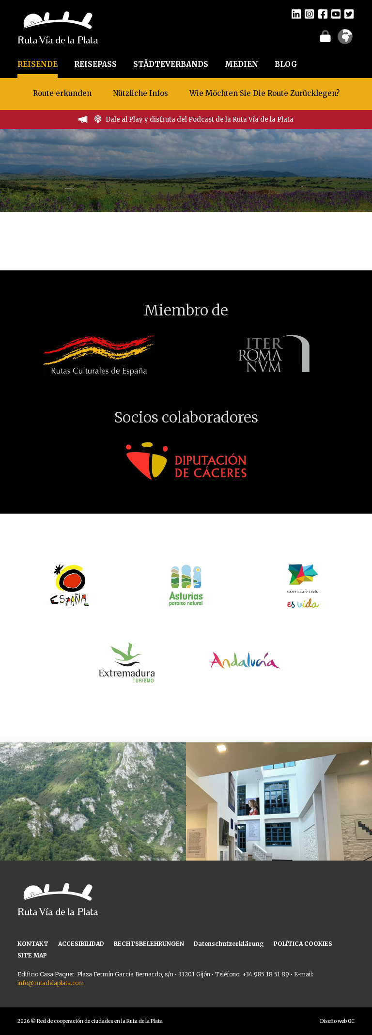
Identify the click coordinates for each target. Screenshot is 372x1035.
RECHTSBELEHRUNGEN (149, 943)
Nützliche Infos (140, 93)
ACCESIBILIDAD (81, 943)
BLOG (286, 64)
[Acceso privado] (325, 36)
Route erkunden (62, 93)
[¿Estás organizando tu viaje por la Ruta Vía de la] (279, 835)
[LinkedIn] (296, 13)
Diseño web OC (337, 1021)
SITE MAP (32, 955)
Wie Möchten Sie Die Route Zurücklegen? (264, 93)
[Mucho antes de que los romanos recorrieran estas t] (93, 835)
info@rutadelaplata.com (50, 983)
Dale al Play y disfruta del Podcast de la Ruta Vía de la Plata (200, 119)
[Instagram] (309, 13)
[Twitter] (349, 13)
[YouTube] (336, 13)
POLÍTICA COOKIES (303, 943)
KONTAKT (32, 943)
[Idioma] (345, 40)
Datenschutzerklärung (229, 943)
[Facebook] (322, 13)
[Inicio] (57, 26)
